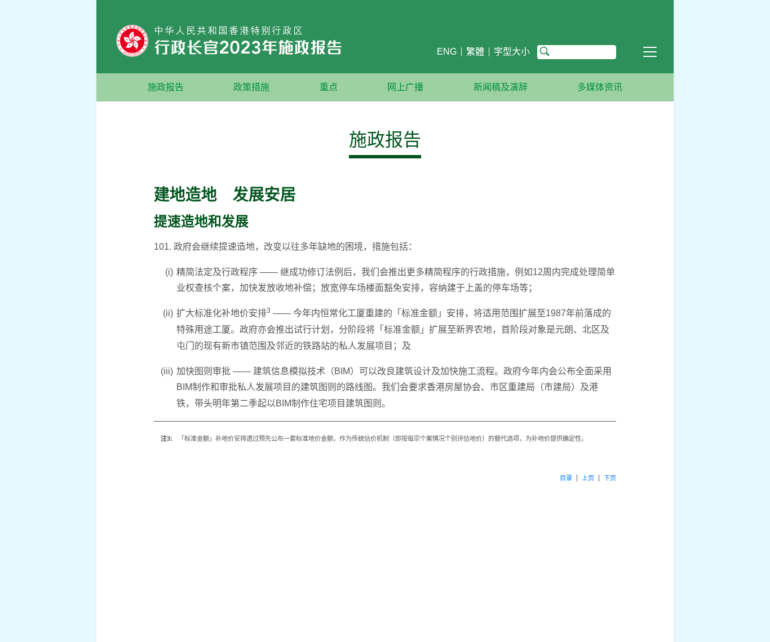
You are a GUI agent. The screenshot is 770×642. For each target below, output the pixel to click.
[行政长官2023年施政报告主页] (267, 43)
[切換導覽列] (649, 52)
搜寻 (544, 52)
